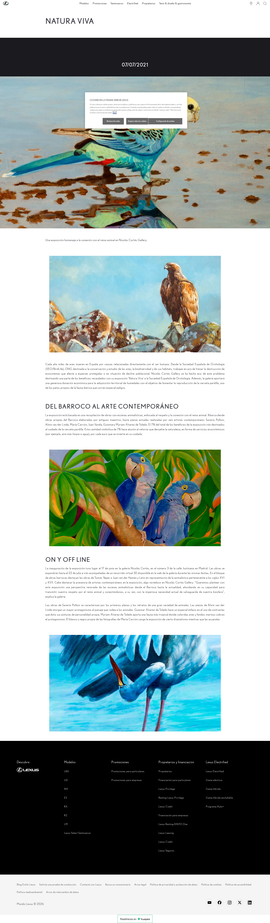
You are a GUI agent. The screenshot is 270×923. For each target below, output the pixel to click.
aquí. (114, 113)
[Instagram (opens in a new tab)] (229, 902)
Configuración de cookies (165, 121)
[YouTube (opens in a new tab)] (209, 902)
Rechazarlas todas (113, 121)
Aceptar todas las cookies (137, 121)
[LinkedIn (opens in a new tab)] (249, 902)
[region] (136, 110)
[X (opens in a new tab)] (239, 902)
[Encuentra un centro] (251, 3)
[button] (12, 3)
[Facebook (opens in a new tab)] (219, 902)
